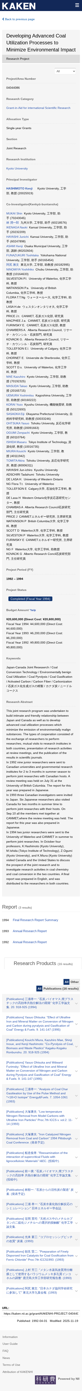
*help (33, 610)
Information (10, 1337)
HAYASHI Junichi (17, 236)
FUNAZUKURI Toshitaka (22, 255)
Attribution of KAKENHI (18, 1372)
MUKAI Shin (14, 213)
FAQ (5, 1350)
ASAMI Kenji (14, 246)
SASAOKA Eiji (15, 414)
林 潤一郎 (12, 222)
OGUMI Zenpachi (18, 432)
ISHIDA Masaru (16, 442)
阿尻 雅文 (12, 264)
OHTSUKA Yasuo (17, 423)
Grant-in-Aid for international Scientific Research (38, 108)
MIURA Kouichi (16, 451)
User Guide (10, 1343)
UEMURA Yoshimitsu (20, 395)
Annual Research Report (30, 931)
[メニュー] (77, 5)
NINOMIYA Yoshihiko (20, 269)
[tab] (43, 963)
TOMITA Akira (15, 460)
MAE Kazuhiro (15, 376)
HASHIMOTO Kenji (19, 188)
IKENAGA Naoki (16, 227)
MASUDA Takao (16, 386)
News (6, 1358)
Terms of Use (11, 1364)
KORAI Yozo (14, 404)
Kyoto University (17, 168)
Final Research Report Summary (35, 920)
